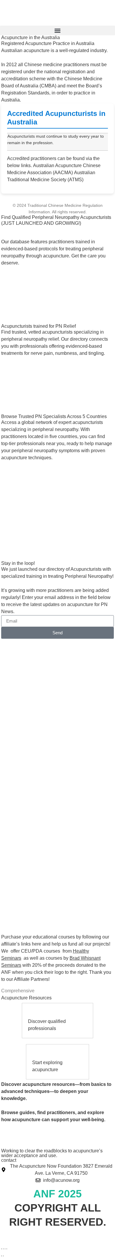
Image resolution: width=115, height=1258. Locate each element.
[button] (57, 30)
